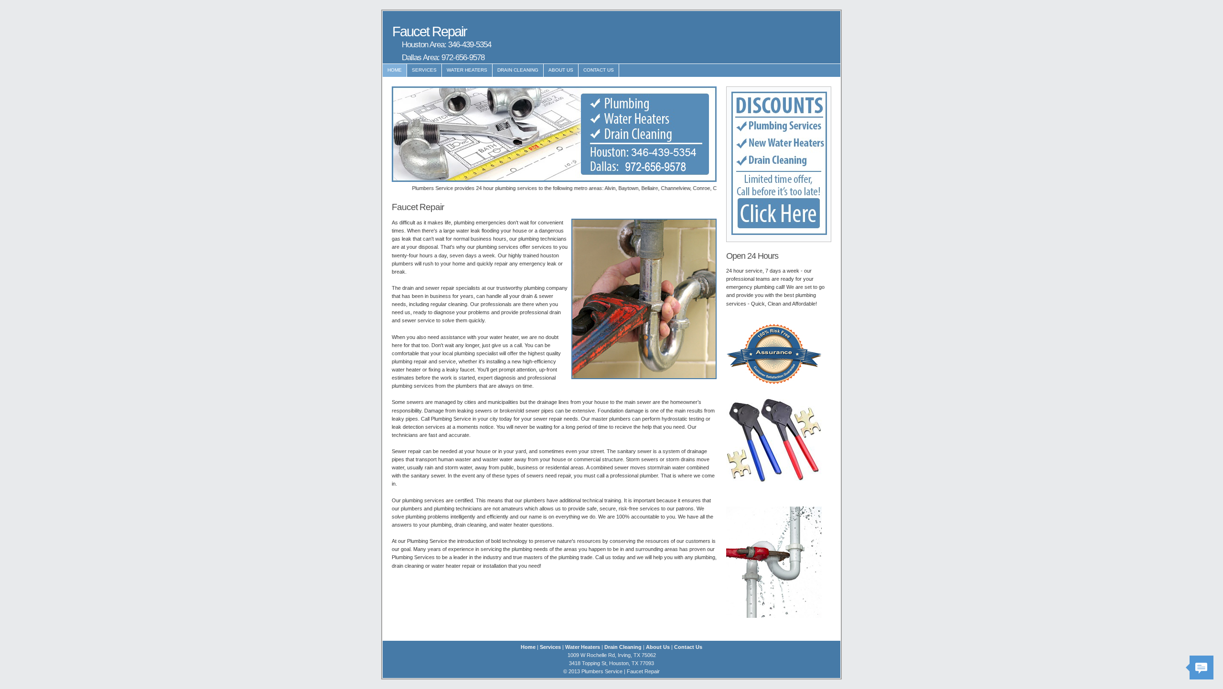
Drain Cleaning (517, 70)
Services (424, 70)
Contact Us (598, 70)
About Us (560, 70)
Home (394, 70)
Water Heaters (467, 70)
